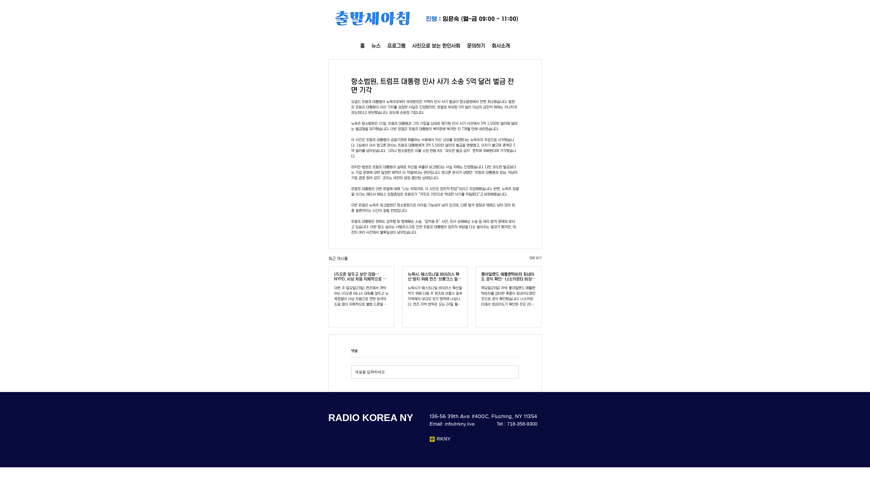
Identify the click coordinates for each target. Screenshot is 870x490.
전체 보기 (535, 258)
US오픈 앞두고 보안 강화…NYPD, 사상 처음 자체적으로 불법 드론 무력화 (360, 277)
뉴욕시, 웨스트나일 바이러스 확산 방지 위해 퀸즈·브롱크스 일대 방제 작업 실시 (434, 277)
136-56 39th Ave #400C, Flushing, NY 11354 (483, 416)
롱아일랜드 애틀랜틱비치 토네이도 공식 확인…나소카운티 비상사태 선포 (508, 277)
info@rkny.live (460, 423)
